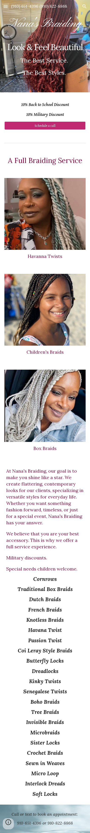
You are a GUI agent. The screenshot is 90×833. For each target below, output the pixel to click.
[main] (45, 46)
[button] (5, 6)
